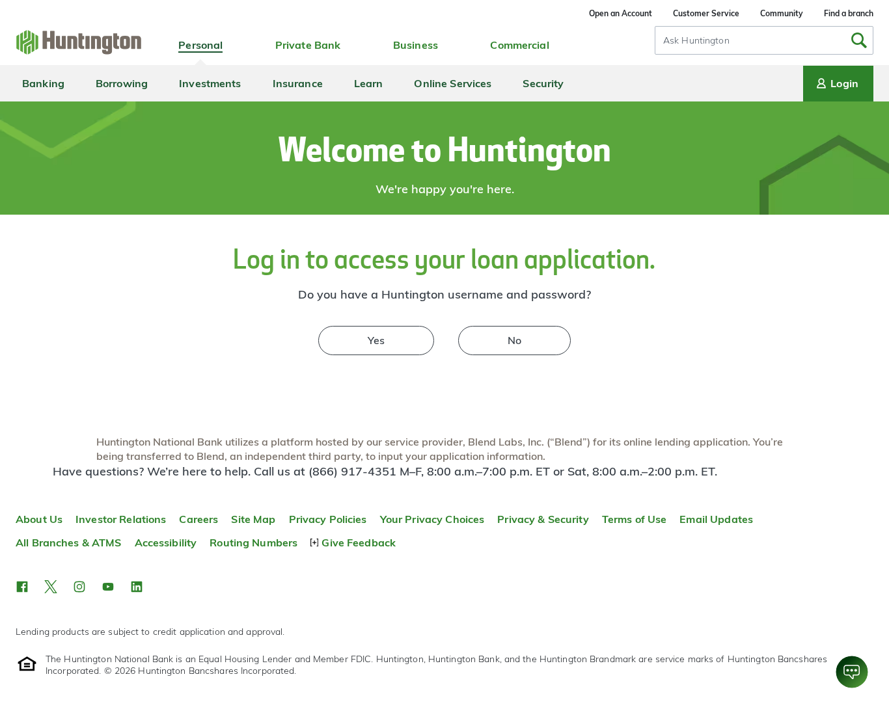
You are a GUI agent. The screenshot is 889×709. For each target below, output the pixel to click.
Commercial (519, 44)
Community (781, 13)
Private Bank (308, 44)
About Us (39, 519)
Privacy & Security (542, 519)
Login (844, 83)
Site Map (253, 519)
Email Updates (716, 519)
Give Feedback (358, 542)
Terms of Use (634, 519)
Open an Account (620, 13)
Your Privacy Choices (432, 519)
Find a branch (848, 13)
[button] (22, 587)
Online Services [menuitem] (452, 83)
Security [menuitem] (543, 83)
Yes (376, 340)
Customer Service (706, 13)
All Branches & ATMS (69, 542)
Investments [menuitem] (210, 83)
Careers (198, 519)
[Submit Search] (859, 40)
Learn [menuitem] (368, 83)
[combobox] (764, 40)
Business (415, 44)
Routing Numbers (253, 542)
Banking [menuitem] (43, 83)
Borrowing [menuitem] (122, 83)
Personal (200, 44)
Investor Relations (120, 519)
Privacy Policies (328, 519)
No (514, 340)
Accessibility (166, 542)
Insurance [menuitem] (298, 83)
